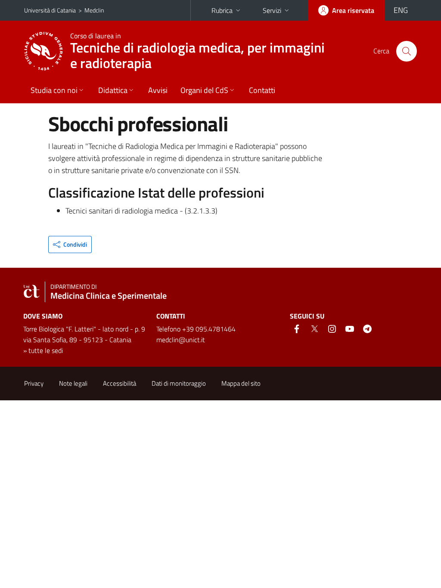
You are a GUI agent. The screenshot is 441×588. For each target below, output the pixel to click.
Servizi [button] (272, 10)
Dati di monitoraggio (179, 383)
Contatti (262, 90)
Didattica (112, 90)
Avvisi (158, 90)
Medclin (94, 10)
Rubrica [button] (222, 10)
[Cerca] (406, 51)
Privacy (33, 383)
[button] (70, 244)
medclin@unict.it (180, 339)
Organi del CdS (204, 90)
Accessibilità (119, 383)
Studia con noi (54, 90)
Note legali (73, 383)
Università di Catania (50, 10)
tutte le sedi (45, 350)
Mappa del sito (241, 383)
